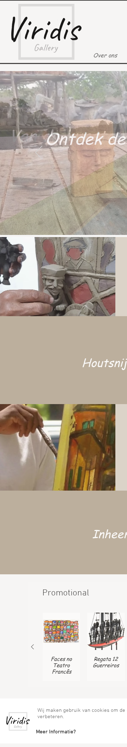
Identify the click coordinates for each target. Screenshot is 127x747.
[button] (56, 732)
